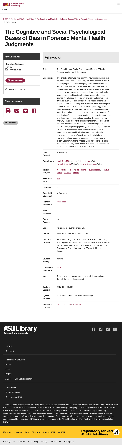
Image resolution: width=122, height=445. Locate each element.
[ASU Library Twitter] (100, 329)
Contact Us (10, 351)
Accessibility (33, 442)
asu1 (59, 267)
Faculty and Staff (17, 19)
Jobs (27, 432)
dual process (94, 170)
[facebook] (34, 110)
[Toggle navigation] (118, 4)
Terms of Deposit (12, 392)
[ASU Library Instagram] (108, 329)
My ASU (61, 432)
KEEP (5, 9)
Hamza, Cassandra (88, 164)
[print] (8, 110)
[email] (17, 110)
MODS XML (77, 304)
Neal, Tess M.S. (63, 161)
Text (58, 179)
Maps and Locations (12, 432)
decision (70, 170)
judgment (61, 170)
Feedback (11, 123)
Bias (77, 170)
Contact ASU (49, 432)
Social (59, 173)
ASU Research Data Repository (18, 379)
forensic (84, 170)
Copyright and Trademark (14, 442)
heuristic (67, 173)
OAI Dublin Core (64, 304)
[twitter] (25, 110)
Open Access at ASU (14, 397)
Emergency (69, 442)
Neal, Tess (30, 19)
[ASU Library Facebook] (93, 329)
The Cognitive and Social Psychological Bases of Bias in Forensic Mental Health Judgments (72, 19)
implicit (76, 173)
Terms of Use (55, 442)
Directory (36, 432)
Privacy (44, 442)
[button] (6, 89)
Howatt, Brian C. (64, 164)
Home (8, 365)
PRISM (8, 374)
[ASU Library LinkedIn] (115, 329)
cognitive (105, 170)
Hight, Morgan (85, 161)
